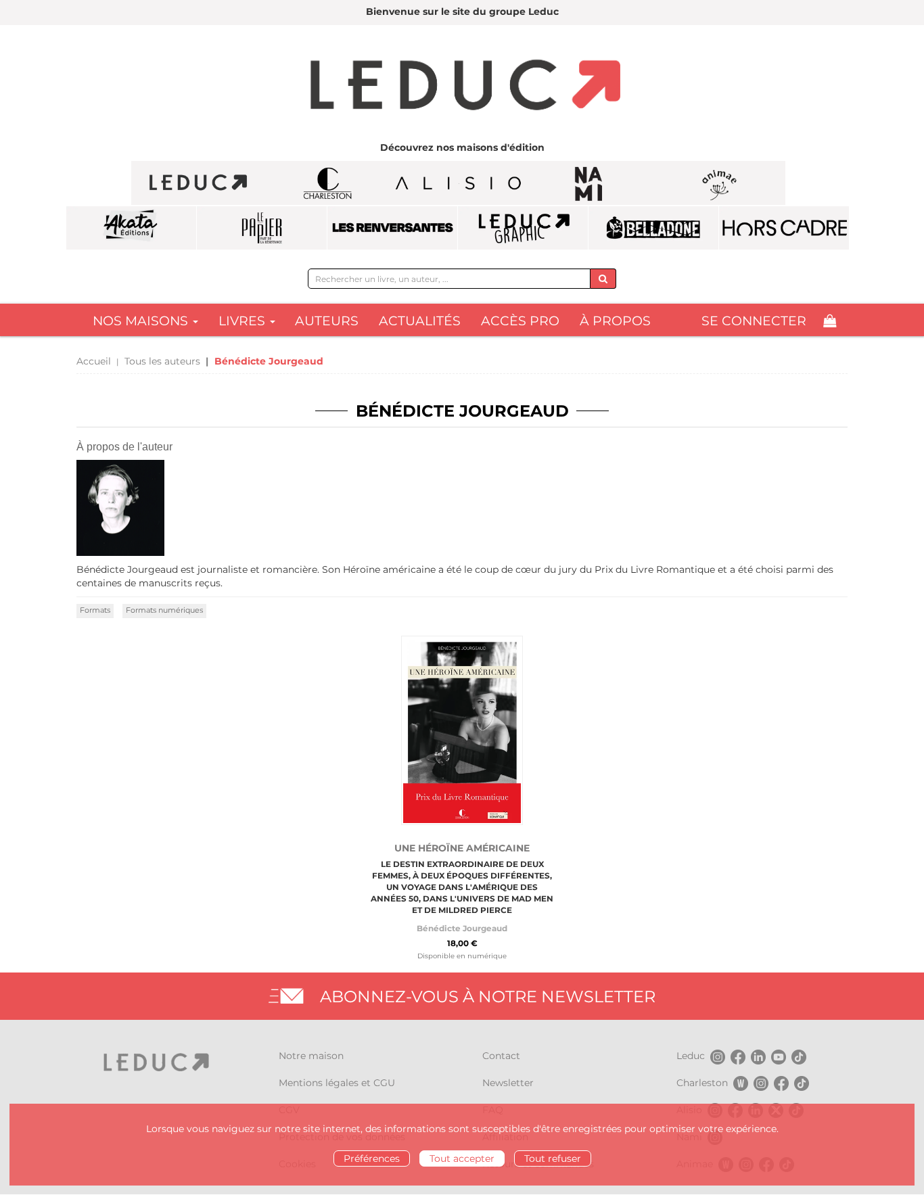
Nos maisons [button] (142, 321)
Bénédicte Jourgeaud (462, 928)
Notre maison (311, 1056)
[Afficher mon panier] (829, 321)
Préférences (372, 1158)
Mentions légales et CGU (337, 1083)
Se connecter (753, 321)
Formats (95, 610)
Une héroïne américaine (462, 848)
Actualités (420, 321)
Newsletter (508, 1083)
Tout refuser (552, 1158)
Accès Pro (520, 321)
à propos (615, 321)
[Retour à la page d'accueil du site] (462, 86)
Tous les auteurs (162, 361)
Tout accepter (462, 1158)
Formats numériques (164, 610)
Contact (501, 1056)
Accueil (93, 361)
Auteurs (327, 321)
